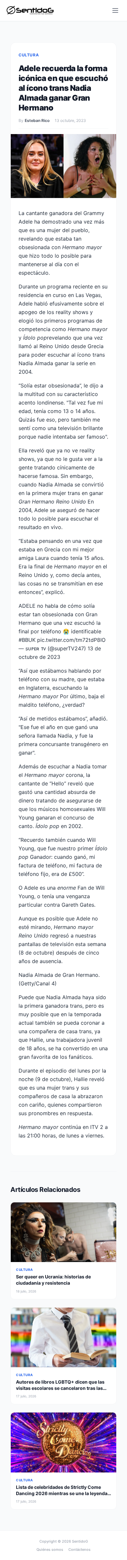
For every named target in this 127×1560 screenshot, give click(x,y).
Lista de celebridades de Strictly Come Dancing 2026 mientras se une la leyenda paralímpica (61, 1493)
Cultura (29, 54)
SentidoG (80, 1541)
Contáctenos (79, 1549)
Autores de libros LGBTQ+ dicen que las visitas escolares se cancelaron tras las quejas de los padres (60, 1388)
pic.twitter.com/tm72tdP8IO (71, 640)
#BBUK (27, 640)
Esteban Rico (37, 120)
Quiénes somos (49, 1549)
